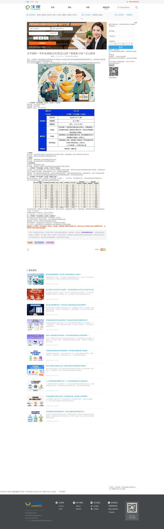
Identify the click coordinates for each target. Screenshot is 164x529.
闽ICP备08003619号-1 (31, 513)
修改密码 (123, 56)
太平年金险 (50, 242)
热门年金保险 (39, 242)
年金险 (30, 242)
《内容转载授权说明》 (87, 232)
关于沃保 (61, 506)
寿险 (54, 15)
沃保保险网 (28, 520)
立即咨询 (42, 43)
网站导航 (78, 509)
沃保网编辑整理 (59, 56)
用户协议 (47, 47)
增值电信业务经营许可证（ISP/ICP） (35, 510)
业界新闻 (95, 15)
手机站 (60, 509)
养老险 (69, 15)
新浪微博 (96, 506)
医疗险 (49, 15)
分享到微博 (62, 491)
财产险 (75, 15)
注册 (36, 1)
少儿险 (59, 15)
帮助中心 (78, 506)
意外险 (39, 15)
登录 (32, 1)
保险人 (101, 15)
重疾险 (44, 15)
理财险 (64, 15)
